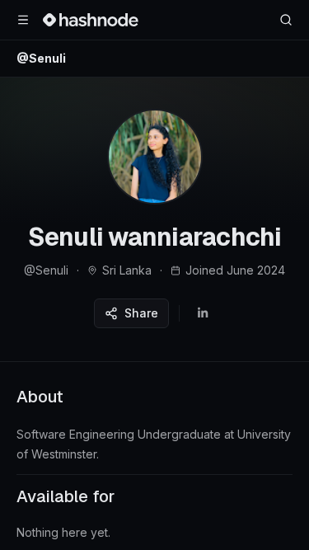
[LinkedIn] (203, 313)
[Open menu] (23, 20)
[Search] (286, 20)
